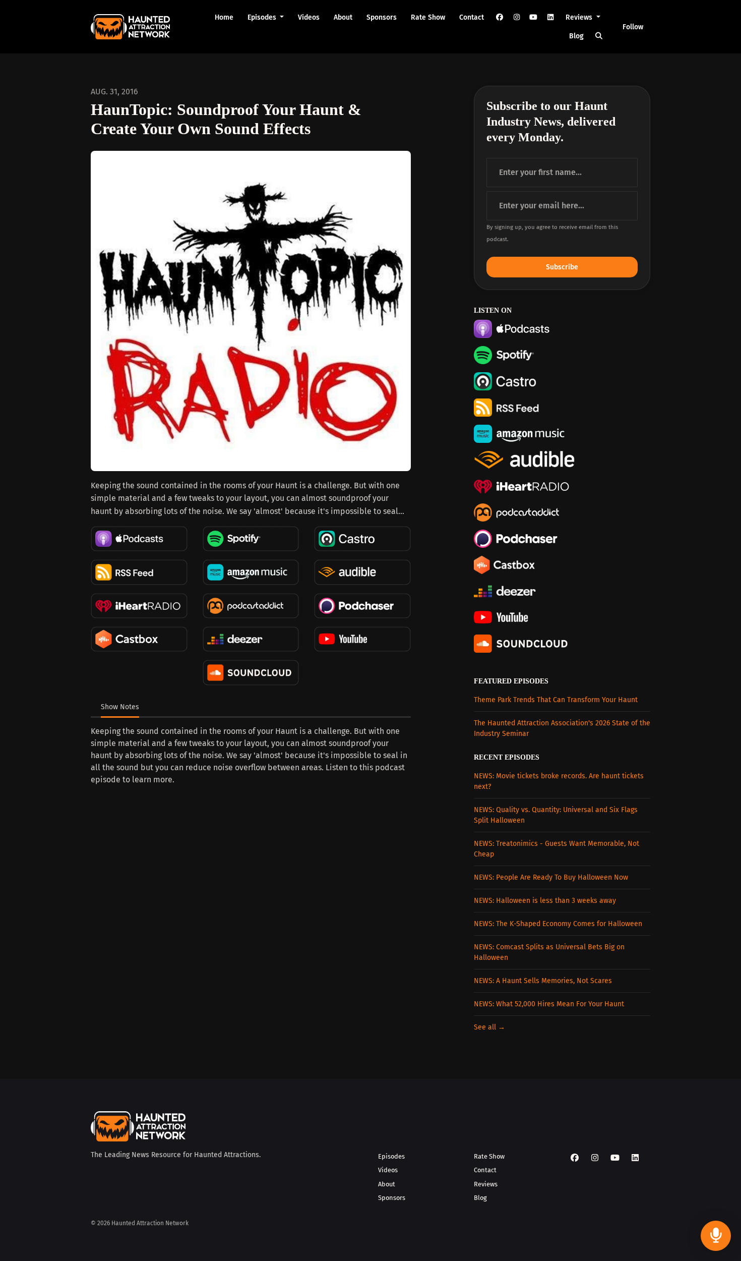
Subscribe (562, 267)
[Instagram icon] (595, 1158)
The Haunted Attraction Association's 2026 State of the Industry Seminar (562, 728)
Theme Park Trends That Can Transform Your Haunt (556, 700)
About (343, 17)
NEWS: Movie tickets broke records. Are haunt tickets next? (559, 781)
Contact (471, 17)
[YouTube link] (533, 17)
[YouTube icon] (615, 1158)
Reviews (580, 17)
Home (224, 17)
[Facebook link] (499, 17)
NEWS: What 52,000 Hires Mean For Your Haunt (549, 1004)
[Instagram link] (516, 17)
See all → (489, 1027)
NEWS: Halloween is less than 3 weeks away (545, 900)
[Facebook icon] (575, 1158)
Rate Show (428, 17)
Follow (633, 27)
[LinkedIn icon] (635, 1158)
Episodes (263, 17)
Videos (309, 17)
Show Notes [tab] (120, 707)
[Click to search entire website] (599, 36)
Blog (576, 36)
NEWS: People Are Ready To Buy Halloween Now (551, 877)
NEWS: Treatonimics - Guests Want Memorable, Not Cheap (556, 848)
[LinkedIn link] (550, 17)
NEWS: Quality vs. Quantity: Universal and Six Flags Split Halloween (556, 815)
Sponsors (381, 17)
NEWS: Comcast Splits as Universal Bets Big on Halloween (549, 952)
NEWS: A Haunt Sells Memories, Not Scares (543, 981)
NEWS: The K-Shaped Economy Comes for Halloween (558, 924)
